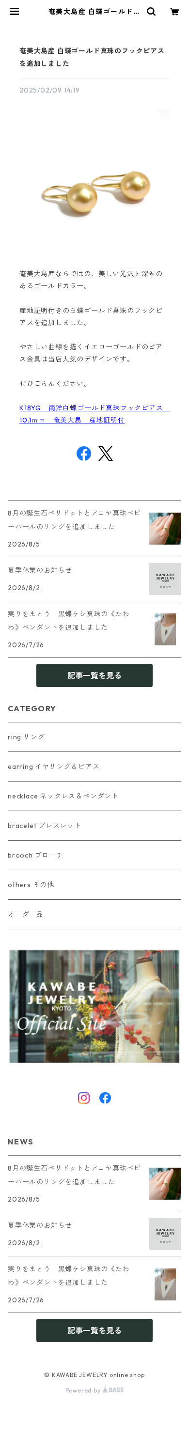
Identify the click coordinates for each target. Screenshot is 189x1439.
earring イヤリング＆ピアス (54, 766)
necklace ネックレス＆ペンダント (63, 796)
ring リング (26, 737)
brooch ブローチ (35, 855)
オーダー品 (26, 914)
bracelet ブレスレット (44, 825)
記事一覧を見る (94, 675)
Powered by (84, 1390)
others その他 (31, 884)
